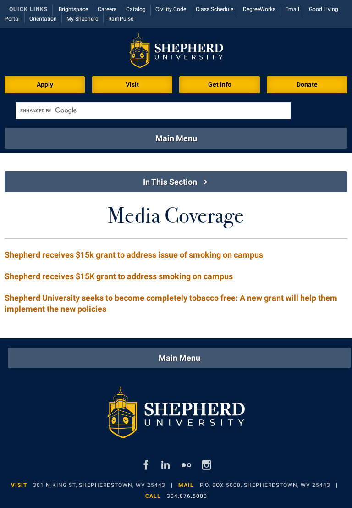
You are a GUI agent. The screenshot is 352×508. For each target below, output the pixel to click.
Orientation (43, 19)
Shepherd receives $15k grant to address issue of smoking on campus (134, 255)
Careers (107, 9)
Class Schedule (214, 9)
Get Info (219, 84)
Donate (307, 84)
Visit (132, 84)
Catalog (136, 9)
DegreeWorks (259, 9)
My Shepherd (82, 19)
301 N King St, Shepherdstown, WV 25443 (99, 485)
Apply (45, 84)
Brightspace (73, 9)
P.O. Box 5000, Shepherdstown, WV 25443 (265, 485)
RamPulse (120, 19)
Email (292, 9)
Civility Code (170, 9)
